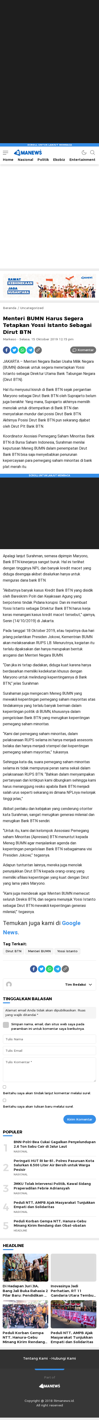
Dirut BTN (13, 951)
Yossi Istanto (67, 951)
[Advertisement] (49, 49)
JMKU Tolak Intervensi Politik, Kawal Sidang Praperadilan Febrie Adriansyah (52, 1186)
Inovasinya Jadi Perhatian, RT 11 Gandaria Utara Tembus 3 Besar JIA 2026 (73, 1293)
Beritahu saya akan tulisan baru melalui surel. (38, 1106)
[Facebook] (6, 350)
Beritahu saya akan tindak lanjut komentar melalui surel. (47, 1093)
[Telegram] (30, 350)
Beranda (9, 308)
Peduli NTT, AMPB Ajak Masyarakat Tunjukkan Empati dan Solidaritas (54, 1205)
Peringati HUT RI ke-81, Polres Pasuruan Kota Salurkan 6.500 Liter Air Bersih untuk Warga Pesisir (54, 1165)
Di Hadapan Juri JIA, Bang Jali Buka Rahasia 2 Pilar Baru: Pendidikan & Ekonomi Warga (25, 1293)
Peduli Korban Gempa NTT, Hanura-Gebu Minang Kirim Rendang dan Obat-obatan (50, 1223)
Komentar (86, 350)
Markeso (9, 339)
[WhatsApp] (22, 350)
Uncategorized (31, 308)
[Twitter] (14, 350)
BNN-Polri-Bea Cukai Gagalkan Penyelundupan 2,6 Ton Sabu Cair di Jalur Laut (55, 1144)
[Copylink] (38, 350)
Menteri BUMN (39, 951)
